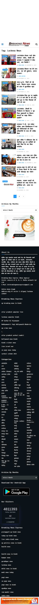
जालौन (16, 374)
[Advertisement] (19, 20)
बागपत (15, 442)
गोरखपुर (4, 453)
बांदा (15, 444)
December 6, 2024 (31, 162)
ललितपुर (29, 415)
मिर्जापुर (28, 371)
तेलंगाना (16, 390)
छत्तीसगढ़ (16, 369)
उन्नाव (3, 415)
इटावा (3, 393)
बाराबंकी (16, 447)
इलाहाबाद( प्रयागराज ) (5, 401)
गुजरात (3, 447)
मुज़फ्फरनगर (30, 374)
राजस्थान (29, 390)
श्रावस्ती (29, 433)
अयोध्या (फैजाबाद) (7, 371)
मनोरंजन (29, 363)
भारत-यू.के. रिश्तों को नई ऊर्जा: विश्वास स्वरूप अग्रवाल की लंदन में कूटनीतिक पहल (26, 84)
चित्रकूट (16, 366)
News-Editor (22, 76)
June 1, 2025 (30, 120)
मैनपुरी (28, 385)
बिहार (15, 455)
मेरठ (28, 382)
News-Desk (21, 65)
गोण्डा (3, 450)
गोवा (3, 458)
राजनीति (29, 388)
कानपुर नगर (5, 431)
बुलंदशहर (16, 458)
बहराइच (16, 439)
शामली (28, 427)
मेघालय (28, 379)
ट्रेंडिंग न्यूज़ (17, 385)
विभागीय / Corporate (30, 421)
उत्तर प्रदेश (5, 56)
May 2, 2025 (29, 136)
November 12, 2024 (23, 176)
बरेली (15, 428)
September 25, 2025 (23, 91)
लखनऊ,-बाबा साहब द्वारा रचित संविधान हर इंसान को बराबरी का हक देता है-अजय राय (27, 157)
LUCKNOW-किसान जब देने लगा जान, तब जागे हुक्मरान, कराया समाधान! (27, 71)
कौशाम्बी (3, 439)
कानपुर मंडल (5, 434)
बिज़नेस (16, 450)
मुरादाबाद (29, 377)
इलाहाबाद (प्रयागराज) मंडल (6, 396)
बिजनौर (16, 453)
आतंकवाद (4, 388)
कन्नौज (3, 425)
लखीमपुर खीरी (30, 412)
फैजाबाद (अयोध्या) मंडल (19, 422)
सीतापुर (28, 445)
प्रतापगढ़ (16, 416)
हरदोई (28, 459)
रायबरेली (29, 399)
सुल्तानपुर (29, 448)
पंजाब (15, 407)
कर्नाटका (4, 428)
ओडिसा (3, 420)
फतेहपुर (16, 418)
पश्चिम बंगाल (17, 410)
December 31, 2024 (23, 151)
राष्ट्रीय (28, 401)
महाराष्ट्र (29, 366)
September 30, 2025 (23, 78)
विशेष (28, 425)
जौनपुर (16, 377)
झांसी (15, 382)
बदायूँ (15, 425)
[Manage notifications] (34, 600)
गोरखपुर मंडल (5, 455)
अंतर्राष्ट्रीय (4, 363)
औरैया (3, 423)
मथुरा (15, 463)
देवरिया (16, 402)
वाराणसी (29, 418)
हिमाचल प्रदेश (30, 464)
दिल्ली (15, 399)
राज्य (28, 393)
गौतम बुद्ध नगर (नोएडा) (5, 461)
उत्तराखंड (4, 412)
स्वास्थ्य (29, 454)
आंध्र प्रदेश (5, 390)
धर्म (15, 405)
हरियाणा (29, 462)
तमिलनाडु (16, 388)
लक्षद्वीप (28, 404)
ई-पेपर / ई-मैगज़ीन (5, 405)
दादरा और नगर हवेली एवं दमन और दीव (19, 394)
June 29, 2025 (30, 105)
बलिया (15, 434)
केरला (3, 436)
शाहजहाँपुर (29, 430)
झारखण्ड (16, 379)
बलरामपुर (16, 431)
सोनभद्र (29, 451)
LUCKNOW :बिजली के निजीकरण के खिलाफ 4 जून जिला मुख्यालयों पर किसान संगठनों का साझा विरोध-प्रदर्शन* (26, 113)
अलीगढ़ (3, 377)
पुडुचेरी (16, 413)
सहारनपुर (29, 443)
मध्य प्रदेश (17, 466)
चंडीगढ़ (3, 465)
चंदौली (15, 363)
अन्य (4, 140)
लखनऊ (29, 407)
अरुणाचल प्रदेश (6, 374)
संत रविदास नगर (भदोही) (31, 436)
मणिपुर (15, 461)
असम (3, 379)
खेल (3, 442)
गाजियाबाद (4, 444)
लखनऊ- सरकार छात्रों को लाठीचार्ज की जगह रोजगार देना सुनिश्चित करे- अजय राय (26, 183)
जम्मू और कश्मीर (18, 371)
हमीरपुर (28, 456)
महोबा (28, 369)
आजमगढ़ (4, 385)
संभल (28, 440)
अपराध (3, 369)
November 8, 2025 (31, 65)
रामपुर (28, 396)
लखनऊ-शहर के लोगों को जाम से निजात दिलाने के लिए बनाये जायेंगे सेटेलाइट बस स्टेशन (26, 169)
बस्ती (15, 436)
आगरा (3, 382)
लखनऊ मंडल (30, 409)
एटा (2, 417)
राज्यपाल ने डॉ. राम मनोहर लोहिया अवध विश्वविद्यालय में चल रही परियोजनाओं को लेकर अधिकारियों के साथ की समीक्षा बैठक (27, 128)
